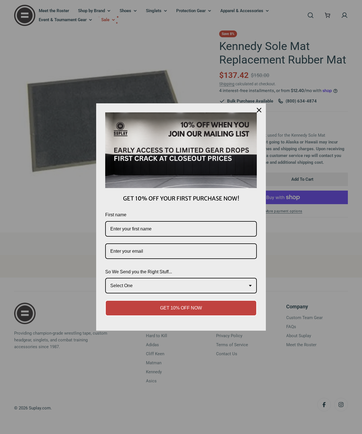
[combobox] (181, 285)
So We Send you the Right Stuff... (138, 271)
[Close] (259, 110)
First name (115, 214)
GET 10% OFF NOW (181, 308)
